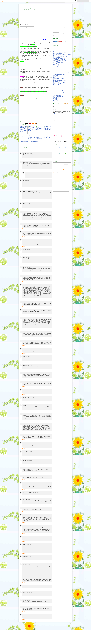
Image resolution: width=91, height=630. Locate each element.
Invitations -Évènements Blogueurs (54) (60, 56)
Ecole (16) (55, 79)
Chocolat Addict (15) (57, 81)
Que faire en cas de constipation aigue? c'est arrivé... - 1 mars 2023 (23, 136)
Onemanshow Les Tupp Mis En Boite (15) (60, 82)
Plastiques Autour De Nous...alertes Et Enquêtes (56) (62, 55)
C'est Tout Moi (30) (56, 65)
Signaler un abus (46, 624)
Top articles (38, 624)
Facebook (54, 41)
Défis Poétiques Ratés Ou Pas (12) (59, 86)
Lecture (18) (55, 76)
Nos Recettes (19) (56, 75)
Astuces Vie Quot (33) (57, 63)
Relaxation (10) (56, 94)
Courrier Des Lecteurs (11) (58, 89)
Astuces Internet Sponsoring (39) (59, 59)
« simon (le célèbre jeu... (24, 141)
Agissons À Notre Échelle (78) (58, 49)
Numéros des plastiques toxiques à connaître (42, 5)
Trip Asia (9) (55, 99)
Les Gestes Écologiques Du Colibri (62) (60, 52)
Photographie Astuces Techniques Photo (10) (61, 93)
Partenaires (54, 5)
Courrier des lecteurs (60, 5)
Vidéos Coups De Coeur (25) (58, 70)
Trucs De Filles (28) (56, 66)
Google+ (61, 41)
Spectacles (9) (55, 98)
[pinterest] (75, 1)
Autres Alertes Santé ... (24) (58, 71)
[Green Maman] (56, 30)
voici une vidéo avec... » (35, 141)
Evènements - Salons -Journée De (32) (59, 64)
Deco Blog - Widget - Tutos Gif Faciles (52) (60, 58)
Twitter (56, 41)
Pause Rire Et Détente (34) (58, 62)
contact (55, 172)
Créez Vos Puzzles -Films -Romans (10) (60, 91)
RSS (65, 41)
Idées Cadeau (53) (56, 57)
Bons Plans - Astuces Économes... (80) (60, 48)
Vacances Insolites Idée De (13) (58, 84)
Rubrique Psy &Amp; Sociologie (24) (59, 73)
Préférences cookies (62, 624)
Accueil (21, 5)
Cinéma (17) (55, 77)
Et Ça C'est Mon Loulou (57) (58, 53)
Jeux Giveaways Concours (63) (58, 51)
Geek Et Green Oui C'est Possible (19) (59, 74)
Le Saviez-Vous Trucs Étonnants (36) (59, 60)
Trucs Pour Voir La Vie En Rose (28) (59, 68)
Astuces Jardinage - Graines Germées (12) (60, 85)
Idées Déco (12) (56, 88)
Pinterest (60, 41)
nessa (30, 624)
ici (36, 82)
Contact (42, 624)
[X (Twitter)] (73, 1)
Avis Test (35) (55, 61)
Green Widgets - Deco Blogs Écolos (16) (60, 80)
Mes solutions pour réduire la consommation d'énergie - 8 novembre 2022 (39, 136)
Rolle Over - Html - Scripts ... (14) (59, 83)
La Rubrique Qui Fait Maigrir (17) (59, 78)
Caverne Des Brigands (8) (57, 100)
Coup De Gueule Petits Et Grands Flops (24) (61, 72)
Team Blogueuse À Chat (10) (58, 95)
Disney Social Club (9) (57, 97)
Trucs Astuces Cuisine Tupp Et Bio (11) (60, 90)
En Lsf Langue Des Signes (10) (58, 96)
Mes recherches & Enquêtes (28, 5)
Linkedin (63, 41)
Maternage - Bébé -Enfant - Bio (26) (59, 69)
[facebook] (72, 1)
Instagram (58, 41)
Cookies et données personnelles (55, 624)
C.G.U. (50, 624)
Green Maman (29, 9)
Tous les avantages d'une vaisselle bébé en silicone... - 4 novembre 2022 (47, 136)
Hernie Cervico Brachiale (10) (58, 92)
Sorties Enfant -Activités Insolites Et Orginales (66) (62, 50)
